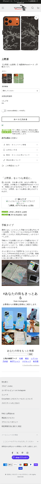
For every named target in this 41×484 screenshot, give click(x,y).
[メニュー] (3, 8)
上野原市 (17, 212)
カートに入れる (20, 119)
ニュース (5, 395)
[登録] (38, 441)
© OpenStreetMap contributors (30, 365)
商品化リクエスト (8, 418)
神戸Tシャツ (15, 361)
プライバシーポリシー (10, 422)
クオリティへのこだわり (11, 403)
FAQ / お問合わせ (8, 413)
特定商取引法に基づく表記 (11, 426)
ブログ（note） (8, 386)
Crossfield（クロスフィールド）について (17, 399)
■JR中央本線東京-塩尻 (17, 215)
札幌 (21, 358)
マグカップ (26, 361)
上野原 (11, 212)
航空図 (35, 361)
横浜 (27, 358)
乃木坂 (5, 361)
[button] (32, 8)
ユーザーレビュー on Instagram (14, 390)
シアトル (34, 358)
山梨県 (24, 212)
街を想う (5, 382)
